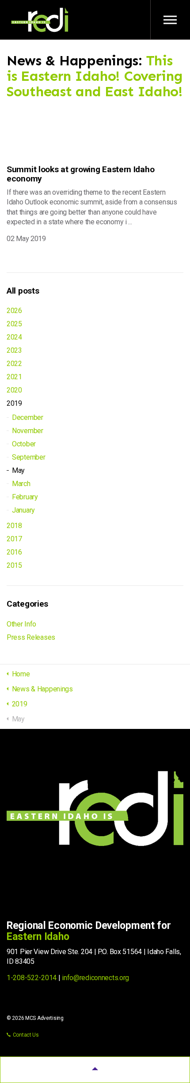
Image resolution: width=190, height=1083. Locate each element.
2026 (14, 310)
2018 (14, 525)
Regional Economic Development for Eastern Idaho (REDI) (40, 20)
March (21, 483)
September (28, 457)
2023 (14, 350)
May (18, 470)
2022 (14, 363)
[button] (95, 1070)
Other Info (21, 624)
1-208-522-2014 (32, 978)
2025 (14, 324)
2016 (14, 552)
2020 (14, 390)
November (27, 430)
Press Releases (31, 637)
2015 (14, 565)
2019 (14, 403)
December (27, 417)
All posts (23, 291)
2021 (14, 377)
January (23, 510)
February (25, 497)
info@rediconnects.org (95, 978)
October (24, 444)
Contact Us (26, 1035)
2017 (14, 539)
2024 (14, 337)
